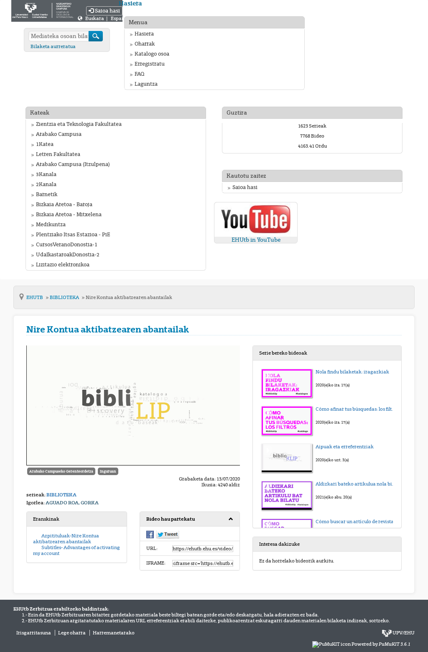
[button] (190, 519)
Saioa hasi (107, 11)
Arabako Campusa (59, 134)
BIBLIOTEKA (65, 297)
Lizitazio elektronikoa (62, 265)
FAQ (139, 74)
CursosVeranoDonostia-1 (66, 245)
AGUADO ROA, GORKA (72, 503)
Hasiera (144, 34)
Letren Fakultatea (58, 154)
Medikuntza (51, 225)
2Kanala (46, 184)
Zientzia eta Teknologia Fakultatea (79, 124)
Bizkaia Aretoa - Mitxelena (69, 214)
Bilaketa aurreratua (53, 46)
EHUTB (35, 297)
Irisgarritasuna (33, 633)
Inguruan (108, 471)
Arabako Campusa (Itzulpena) (73, 164)
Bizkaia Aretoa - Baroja (64, 204)
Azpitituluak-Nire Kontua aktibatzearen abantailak (66, 539)
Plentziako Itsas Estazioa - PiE (73, 235)
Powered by (381, 644)
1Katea (45, 144)
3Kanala (46, 174)
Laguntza (146, 84)
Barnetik (46, 194)
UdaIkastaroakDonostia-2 (67, 255)
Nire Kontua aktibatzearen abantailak (129, 297)
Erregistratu (150, 64)
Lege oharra (72, 633)
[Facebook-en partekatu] (150, 534)
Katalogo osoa (152, 54)
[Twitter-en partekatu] (167, 534)
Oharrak (145, 44)
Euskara (95, 18)
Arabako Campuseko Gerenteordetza (61, 471)
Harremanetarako (114, 633)
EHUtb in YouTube (256, 240)
